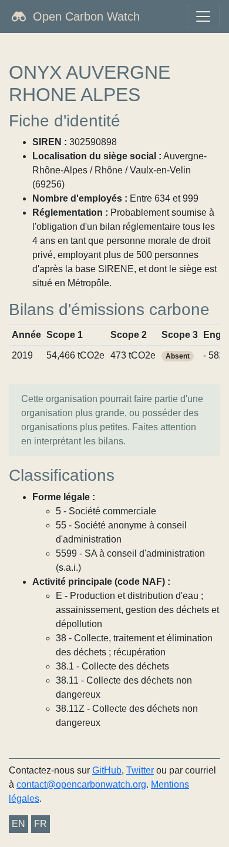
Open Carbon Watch (86, 16)
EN (18, 824)
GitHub (107, 770)
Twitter (140, 770)
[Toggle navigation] (203, 16)
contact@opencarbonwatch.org (81, 784)
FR (40, 824)
